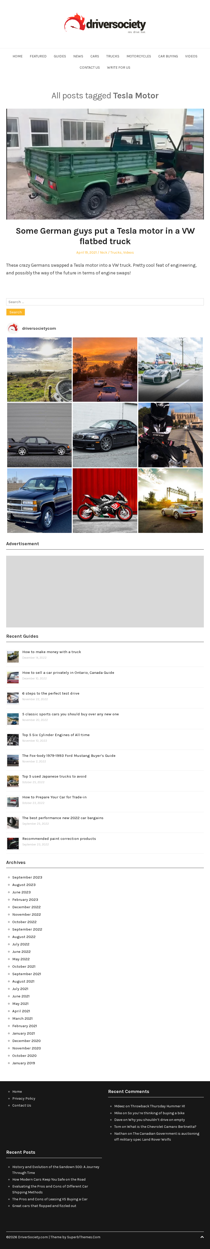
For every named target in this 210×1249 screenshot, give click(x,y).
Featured (38, 56)
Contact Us (90, 67)
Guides (60, 56)
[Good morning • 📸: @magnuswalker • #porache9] (105, 369)
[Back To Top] (202, 1237)
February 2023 (25, 899)
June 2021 (21, 996)
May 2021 (20, 1003)
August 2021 (23, 981)
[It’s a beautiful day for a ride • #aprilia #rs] (105, 500)
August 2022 (24, 936)
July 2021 (20, 988)
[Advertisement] (105, 591)
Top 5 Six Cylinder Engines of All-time (56, 734)
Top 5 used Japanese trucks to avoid (54, 776)
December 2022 (26, 907)
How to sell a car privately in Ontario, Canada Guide (68, 672)
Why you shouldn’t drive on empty (156, 1120)
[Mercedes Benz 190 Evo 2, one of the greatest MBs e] (39, 435)
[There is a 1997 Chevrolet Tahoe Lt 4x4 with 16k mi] (39, 500)
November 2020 (26, 1048)
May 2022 (21, 959)
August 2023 (24, 884)
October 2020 (24, 1055)
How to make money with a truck (51, 651)
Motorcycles (139, 56)
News (78, 56)
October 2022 (24, 922)
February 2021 (24, 1026)
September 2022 (27, 929)
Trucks (112, 56)
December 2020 (26, 1040)
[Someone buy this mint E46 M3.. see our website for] (105, 435)
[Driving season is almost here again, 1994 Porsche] (170, 500)
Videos (191, 56)
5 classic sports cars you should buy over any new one (70, 714)
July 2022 (20, 944)
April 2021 (21, 1011)
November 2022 (26, 914)
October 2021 (24, 966)
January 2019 (23, 1063)
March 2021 (22, 1018)
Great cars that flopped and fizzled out (44, 1206)
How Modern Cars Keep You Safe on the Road (49, 1179)
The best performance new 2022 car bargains (62, 818)
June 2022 (21, 951)
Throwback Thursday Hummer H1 (158, 1106)
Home (18, 56)
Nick (103, 252)
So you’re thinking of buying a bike (156, 1113)
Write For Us (118, 67)
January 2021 (23, 1033)
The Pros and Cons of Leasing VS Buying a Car (50, 1199)
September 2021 (26, 974)
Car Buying (168, 56)
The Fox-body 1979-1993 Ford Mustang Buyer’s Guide (69, 755)
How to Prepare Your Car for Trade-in (54, 797)
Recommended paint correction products (59, 838)
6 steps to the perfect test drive (50, 693)
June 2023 (21, 892)
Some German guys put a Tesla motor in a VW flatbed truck (105, 236)
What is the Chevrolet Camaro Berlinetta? (161, 1126)
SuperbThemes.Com (83, 1237)
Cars (94, 56)
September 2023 (27, 877)
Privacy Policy (23, 1098)
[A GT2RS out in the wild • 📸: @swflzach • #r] (170, 369)
